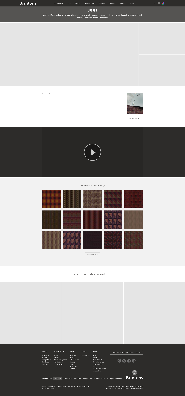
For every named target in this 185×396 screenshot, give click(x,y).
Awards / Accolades (99, 369)
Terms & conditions (48, 386)
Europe (85, 379)
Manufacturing (58, 362)
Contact (122, 3)
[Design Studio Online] (163, 3)
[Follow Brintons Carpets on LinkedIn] (129, 361)
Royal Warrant (97, 360)
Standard (45, 364)
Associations (97, 371)
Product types (58, 364)
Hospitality (73, 355)
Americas (57, 379)
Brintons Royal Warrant (134, 374)
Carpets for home (115, 379)
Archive (44, 357)
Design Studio (46, 360)
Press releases (98, 364)
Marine (72, 364)
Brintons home (28, 3)
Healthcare (73, 366)
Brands (95, 357)
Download (133, 118)
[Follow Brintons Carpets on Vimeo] (124, 361)
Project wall (58, 3)
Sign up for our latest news (126, 352)
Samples (56, 357)
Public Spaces (74, 360)
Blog (69, 3)
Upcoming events (98, 362)
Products (112, 3)
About (132, 3)
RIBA (94, 366)
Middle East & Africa (97, 379)
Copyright (71, 386)
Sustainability (90, 3)
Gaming (72, 362)
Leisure (72, 357)
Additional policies (48, 388)
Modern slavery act (83, 386)
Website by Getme (137, 388)
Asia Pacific (67, 379)
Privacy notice (61, 386)
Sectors (101, 3)
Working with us (59, 351)
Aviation (72, 369)
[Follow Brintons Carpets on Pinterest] (119, 361)
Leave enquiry (85, 355)
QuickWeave (46, 362)
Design (77, 3)
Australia (77, 379)
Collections (45, 355)
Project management (60, 360)
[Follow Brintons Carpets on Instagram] (134, 361)
